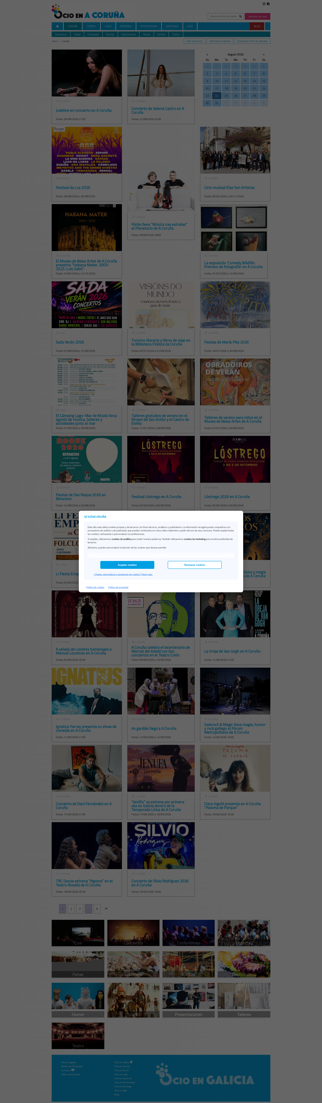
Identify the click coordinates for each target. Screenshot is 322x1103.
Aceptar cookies (127, 564)
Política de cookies (95, 587)
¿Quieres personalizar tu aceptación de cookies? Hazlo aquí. (123, 574)
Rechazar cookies (194, 564)
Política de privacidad (118, 587)
